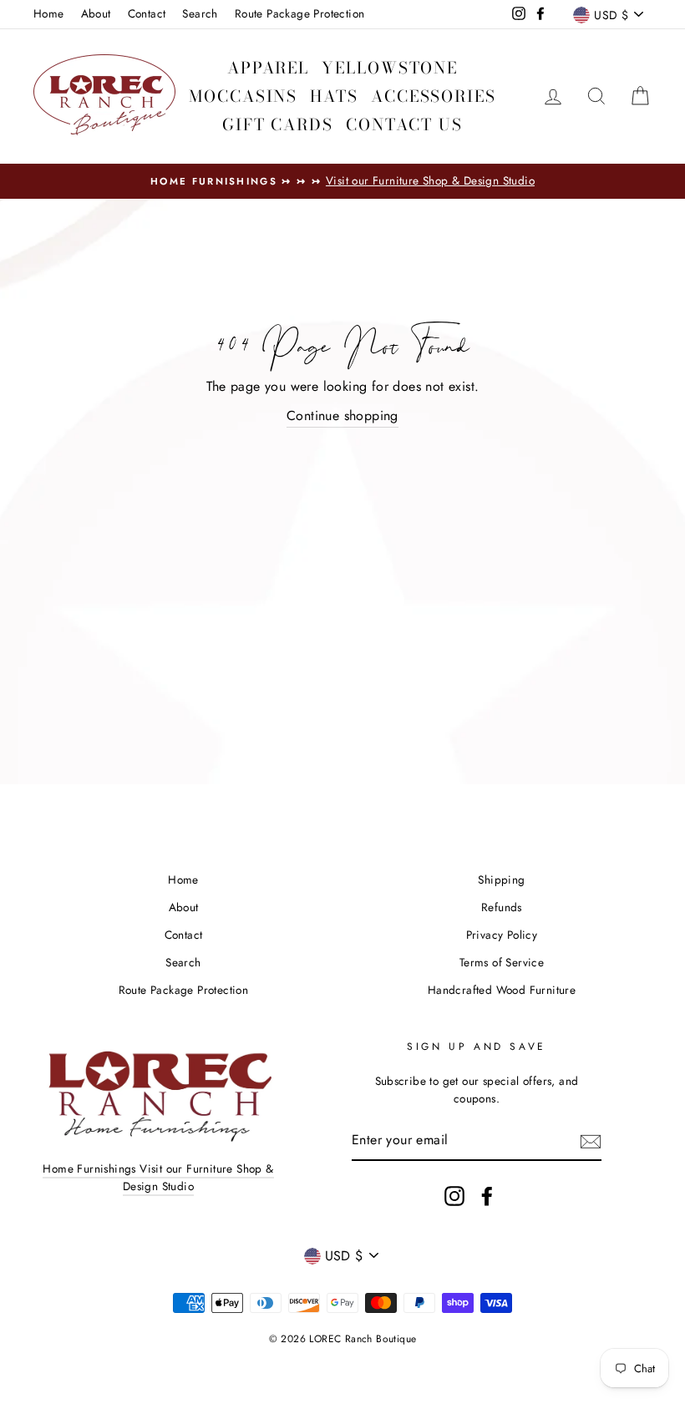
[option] (342, 181)
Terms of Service (501, 962)
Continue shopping (342, 415)
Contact (147, 13)
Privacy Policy (502, 934)
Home (48, 13)
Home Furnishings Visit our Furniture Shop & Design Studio (158, 1177)
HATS (334, 96)
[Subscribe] (590, 1141)
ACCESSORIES (433, 96)
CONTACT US (404, 125)
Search (199, 13)
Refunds (501, 907)
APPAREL (268, 68)
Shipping (501, 879)
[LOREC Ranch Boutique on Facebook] (487, 1196)
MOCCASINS (243, 96)
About (96, 13)
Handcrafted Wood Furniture (502, 989)
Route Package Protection (300, 13)
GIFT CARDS (277, 125)
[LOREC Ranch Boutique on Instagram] (454, 1196)
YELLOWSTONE (390, 68)
